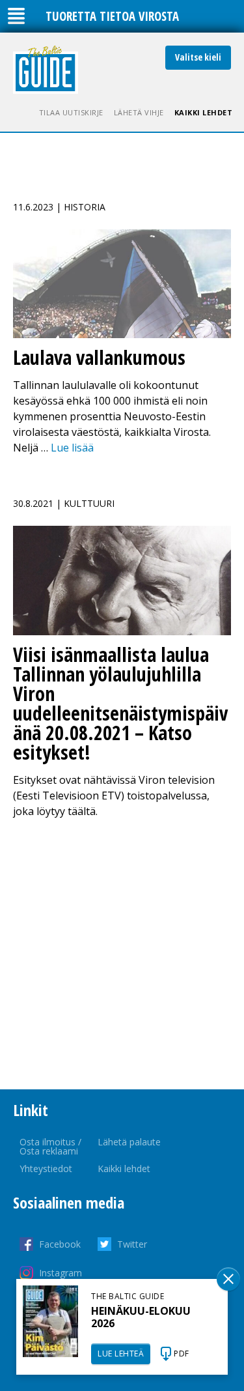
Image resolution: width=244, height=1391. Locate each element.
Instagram (60, 1273)
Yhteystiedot (46, 1168)
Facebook (60, 1244)
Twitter (132, 1244)
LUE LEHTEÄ (121, 1353)
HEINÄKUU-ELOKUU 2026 (141, 1317)
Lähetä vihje (139, 112)
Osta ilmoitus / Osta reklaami (50, 1146)
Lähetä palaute (129, 1142)
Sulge (228, 1279)
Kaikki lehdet (203, 112)
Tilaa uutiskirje (71, 112)
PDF (181, 1353)
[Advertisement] (122, 954)
